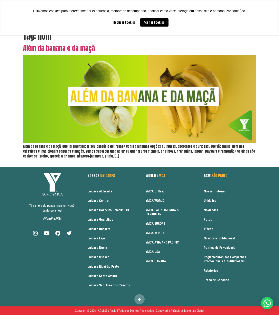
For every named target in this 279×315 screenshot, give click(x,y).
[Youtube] (46, 233)
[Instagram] (35, 233)
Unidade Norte (97, 248)
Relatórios (211, 271)
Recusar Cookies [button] (124, 22)
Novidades (211, 210)
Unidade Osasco (98, 257)
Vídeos (208, 229)
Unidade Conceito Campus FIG (108, 210)
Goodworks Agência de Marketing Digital (180, 311)
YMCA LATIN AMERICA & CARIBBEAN (162, 212)
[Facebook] (58, 233)
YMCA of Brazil (156, 191)
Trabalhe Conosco (216, 280)
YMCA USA (153, 252)
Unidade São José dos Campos (108, 285)
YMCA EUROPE (155, 224)
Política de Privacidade (219, 248)
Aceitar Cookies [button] (154, 22)
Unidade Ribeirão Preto (103, 266)
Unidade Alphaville (99, 191)
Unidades (210, 201)
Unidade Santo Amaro (102, 276)
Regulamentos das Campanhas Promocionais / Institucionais (225, 259)
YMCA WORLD (155, 201)
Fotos (208, 219)
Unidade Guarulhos (100, 219)
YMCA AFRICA (155, 233)
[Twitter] (69, 233)
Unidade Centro (98, 201)
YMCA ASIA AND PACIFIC (162, 242)
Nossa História (214, 191)
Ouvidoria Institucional (219, 238)
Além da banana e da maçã (59, 48)
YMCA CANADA (156, 261)
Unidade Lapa (96, 238)
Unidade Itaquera (98, 229)
